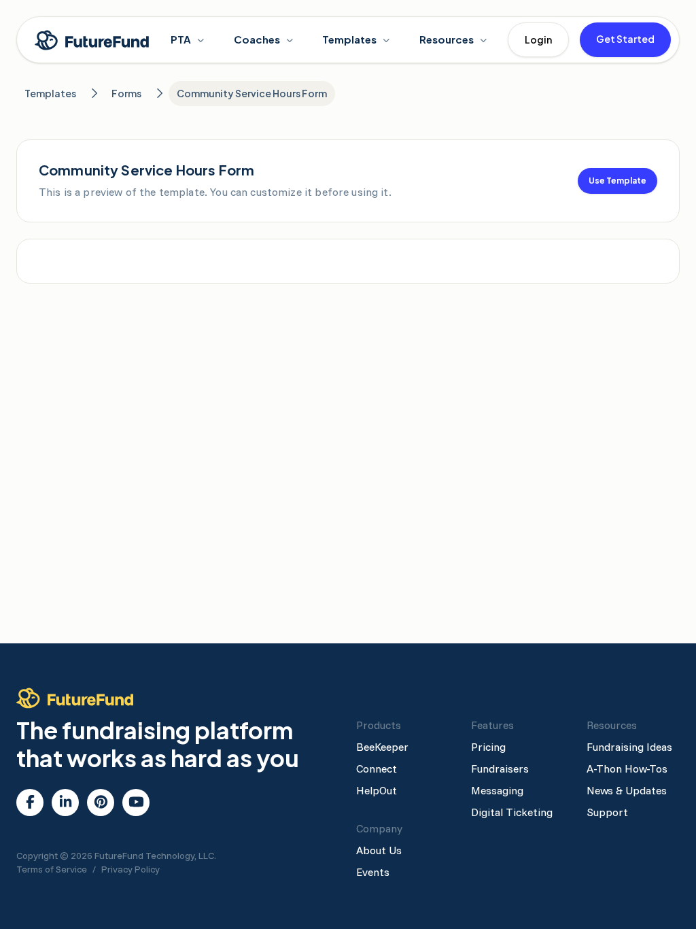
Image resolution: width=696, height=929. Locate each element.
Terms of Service (51, 869)
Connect (376, 768)
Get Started (625, 39)
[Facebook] (30, 802)
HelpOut (376, 790)
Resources (446, 39)
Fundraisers (500, 768)
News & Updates (627, 790)
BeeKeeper (382, 747)
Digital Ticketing (512, 812)
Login (538, 39)
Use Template (617, 180)
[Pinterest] (100, 802)
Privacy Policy (130, 869)
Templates (349, 39)
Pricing (488, 747)
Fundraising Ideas (629, 747)
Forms (126, 93)
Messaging (497, 790)
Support (607, 812)
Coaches (257, 39)
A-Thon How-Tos (627, 768)
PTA (181, 39)
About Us (379, 850)
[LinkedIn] (65, 802)
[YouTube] (136, 802)
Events (372, 872)
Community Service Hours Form (252, 93)
